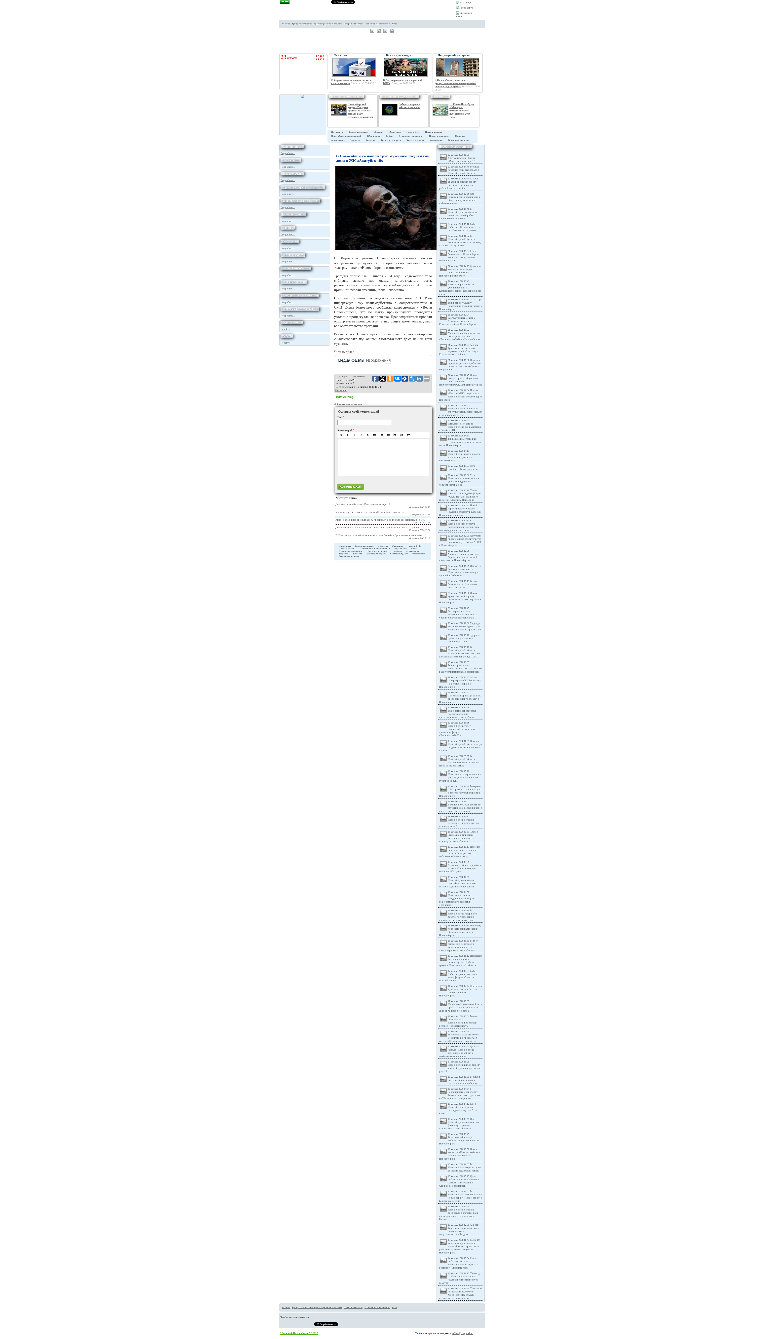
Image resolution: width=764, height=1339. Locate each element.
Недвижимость (292, 322)
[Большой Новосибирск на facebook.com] (491, 27)
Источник (341, 390)
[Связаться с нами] (464, 16)
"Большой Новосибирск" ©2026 (299, 1333)
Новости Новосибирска (455, 146)
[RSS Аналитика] (491, 41)
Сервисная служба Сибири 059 (303, 187)
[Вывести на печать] (491, 12)
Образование (373, 136)
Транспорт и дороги (391, 140)
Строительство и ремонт (411, 136)
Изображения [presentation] (378, 360)
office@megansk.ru (462, 1333)
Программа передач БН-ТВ (300, 309)
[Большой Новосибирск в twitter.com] (491, 19)
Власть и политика (358, 132)
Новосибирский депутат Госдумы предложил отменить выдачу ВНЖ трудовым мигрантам (360, 110)
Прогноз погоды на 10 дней (300, 200)
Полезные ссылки (294, 281)
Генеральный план (353, 24)
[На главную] (464, 2)
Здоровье (355, 140)
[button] (340, 435)
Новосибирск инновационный (346, 136)
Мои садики (290, 241)
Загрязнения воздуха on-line (399, 96)
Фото (394, 24)
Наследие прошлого (439, 136)
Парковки (460, 136)
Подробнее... (288, 153)
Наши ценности (292, 146)
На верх (343, 377)
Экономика (395, 132)
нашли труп (422, 339)
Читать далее (344, 352)
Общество (378, 132)
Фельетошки (440, 96)
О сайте (286, 24)
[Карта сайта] (464, 7)
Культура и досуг (415, 140)
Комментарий (345, 430)
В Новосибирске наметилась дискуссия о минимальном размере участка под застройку (455, 83)
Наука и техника (433, 132)
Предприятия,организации (300, 295)
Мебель (287, 336)
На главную (337, 132)
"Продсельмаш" (292, 173)
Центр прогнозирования (346, 96)
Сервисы (288, 227)
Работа (389, 136)
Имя (340, 417)
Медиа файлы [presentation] (351, 360)
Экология (370, 140)
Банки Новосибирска (296, 268)
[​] (383, 457)
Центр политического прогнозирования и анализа (317, 24)
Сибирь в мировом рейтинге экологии (409, 106)
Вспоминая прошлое (458, 140)
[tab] (351, 360)
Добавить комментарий (348, 403)
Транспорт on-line (293, 214)
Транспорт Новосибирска (377, 24)
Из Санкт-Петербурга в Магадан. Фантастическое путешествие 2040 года (462, 110)
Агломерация (338, 140)
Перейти (285, 329)
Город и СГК (412, 132)
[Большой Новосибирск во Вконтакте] (491, 34)
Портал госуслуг (293, 254)
